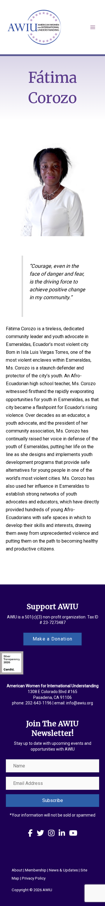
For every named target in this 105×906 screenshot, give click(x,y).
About (17, 870)
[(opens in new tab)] (11, 662)
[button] (52, 800)
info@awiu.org (79, 703)
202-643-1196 (38, 703)
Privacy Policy (34, 878)
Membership (35, 870)
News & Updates (63, 870)
